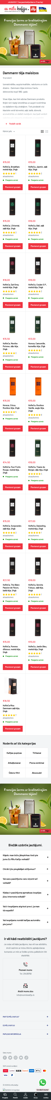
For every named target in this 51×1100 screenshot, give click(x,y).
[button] (9, 173)
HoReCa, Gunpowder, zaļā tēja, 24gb (12, 527)
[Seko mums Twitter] (10, 1058)
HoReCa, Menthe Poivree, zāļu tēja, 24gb (10, 346)
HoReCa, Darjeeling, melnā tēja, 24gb (37, 527)
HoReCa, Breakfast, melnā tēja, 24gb (11, 168)
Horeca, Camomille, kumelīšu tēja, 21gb (36, 345)
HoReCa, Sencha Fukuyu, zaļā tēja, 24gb (35, 588)
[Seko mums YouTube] (21, 1058)
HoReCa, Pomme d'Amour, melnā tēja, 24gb (12, 649)
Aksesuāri (37, 772)
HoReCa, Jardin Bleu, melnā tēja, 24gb (37, 648)
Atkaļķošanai (14, 762)
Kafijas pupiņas (14, 752)
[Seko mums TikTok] (26, 1058)
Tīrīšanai (37, 752)
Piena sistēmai (36, 762)
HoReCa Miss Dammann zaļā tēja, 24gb (11, 708)
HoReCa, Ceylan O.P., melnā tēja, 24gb (37, 286)
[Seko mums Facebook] (5, 1058)
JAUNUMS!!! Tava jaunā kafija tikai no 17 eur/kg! (25, 2)
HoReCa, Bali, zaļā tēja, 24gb (36, 227)
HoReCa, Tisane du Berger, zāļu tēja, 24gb (38, 468)
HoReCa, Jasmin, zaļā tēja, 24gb (37, 168)
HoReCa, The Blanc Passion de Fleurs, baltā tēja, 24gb (11, 588)
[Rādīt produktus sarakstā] (47, 131)
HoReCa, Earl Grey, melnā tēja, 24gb (11, 286)
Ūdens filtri (14, 772)
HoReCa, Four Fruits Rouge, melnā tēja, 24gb (12, 470)
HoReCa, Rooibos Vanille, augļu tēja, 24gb (36, 408)
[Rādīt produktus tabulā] (42, 131)
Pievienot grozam (13, 187)
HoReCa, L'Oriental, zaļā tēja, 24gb (11, 227)
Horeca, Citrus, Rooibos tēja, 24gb (11, 406)
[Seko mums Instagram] (16, 1058)
